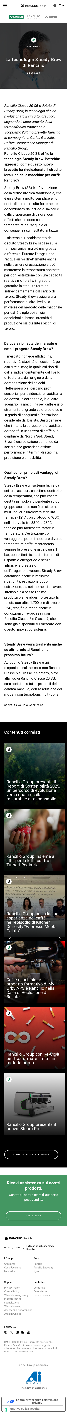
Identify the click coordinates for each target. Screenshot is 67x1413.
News (36, 46)
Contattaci (39, 1287)
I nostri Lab (10, 1271)
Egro (36, 1271)
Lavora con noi (42, 1295)
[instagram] (5, 1332)
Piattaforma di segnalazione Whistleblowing (12, 1302)
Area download (12, 1313)
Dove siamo (40, 1291)
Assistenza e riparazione (18, 1310)
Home (7, 1247)
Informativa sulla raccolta (21, 1408)
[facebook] (22, 1332)
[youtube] (28, 1332)
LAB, (30, 46)
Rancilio (38, 1263)
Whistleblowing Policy (16, 1295)
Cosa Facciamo (12, 1267)
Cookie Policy (11, 1291)
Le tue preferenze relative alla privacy (37, 1401)
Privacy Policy (12, 1287)
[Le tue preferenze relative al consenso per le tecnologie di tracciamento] (6, 1409)
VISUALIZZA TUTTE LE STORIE (31, 1154)
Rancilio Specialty (43, 1267)
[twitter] (11, 1332)
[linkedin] (17, 1332)
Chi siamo (9, 1263)
